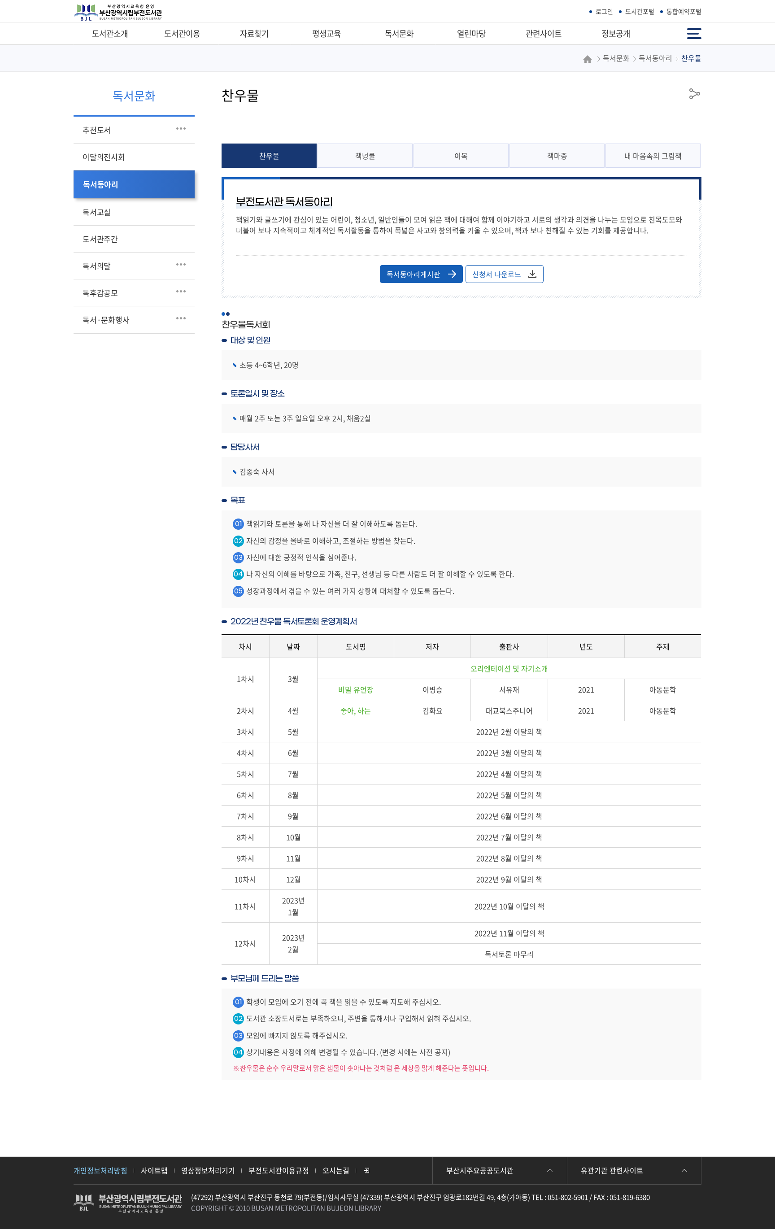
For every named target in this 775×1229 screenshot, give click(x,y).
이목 (461, 155)
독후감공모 (100, 292)
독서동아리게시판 (413, 274)
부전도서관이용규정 (278, 1170)
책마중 (557, 155)
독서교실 (97, 212)
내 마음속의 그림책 (653, 155)
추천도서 (97, 129)
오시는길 (335, 1170)
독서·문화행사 (106, 319)
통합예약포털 (683, 11)
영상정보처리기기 (208, 1170)
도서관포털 (639, 11)
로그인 (604, 11)
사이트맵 (154, 1170)
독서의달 (97, 265)
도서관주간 (100, 238)
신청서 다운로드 (496, 274)
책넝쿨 (365, 155)
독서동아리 (100, 184)
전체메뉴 (695, 29)
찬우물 (269, 155)
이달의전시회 (104, 156)
